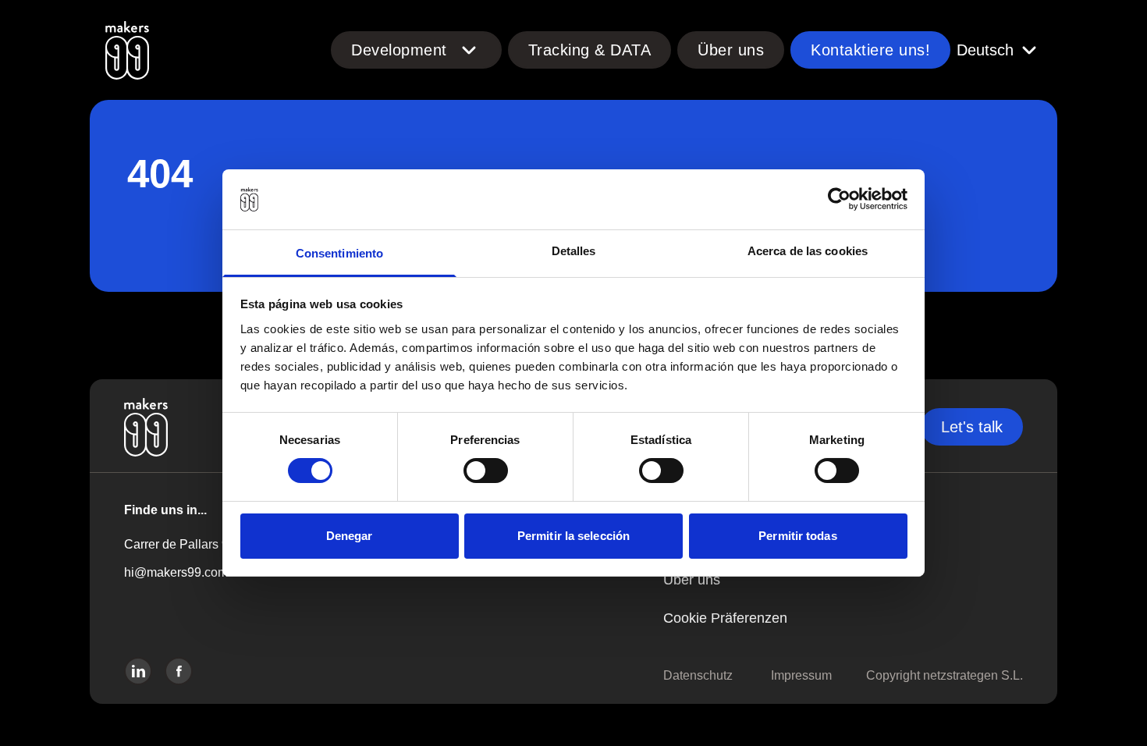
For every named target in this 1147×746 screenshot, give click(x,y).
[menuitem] (686, 50)
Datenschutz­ (698, 675)
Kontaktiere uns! (870, 50)
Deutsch (985, 50)
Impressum (801, 675)
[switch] (485, 470)
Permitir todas (797, 535)
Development (399, 50)
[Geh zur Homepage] (127, 50)
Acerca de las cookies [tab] (808, 251)
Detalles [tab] (574, 251)
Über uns (731, 50)
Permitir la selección (573, 535)
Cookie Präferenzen (725, 618)
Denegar (349, 535)
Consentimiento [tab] (339, 253)
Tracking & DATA (590, 50)
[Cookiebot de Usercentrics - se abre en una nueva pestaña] (839, 199)
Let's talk (972, 426)
